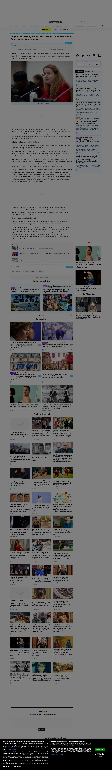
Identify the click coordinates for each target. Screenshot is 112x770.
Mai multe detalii (12, 749)
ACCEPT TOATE (100, 749)
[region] (56, 754)
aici (14, 760)
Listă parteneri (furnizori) (56, 754)
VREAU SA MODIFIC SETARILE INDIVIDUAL (100, 755)
